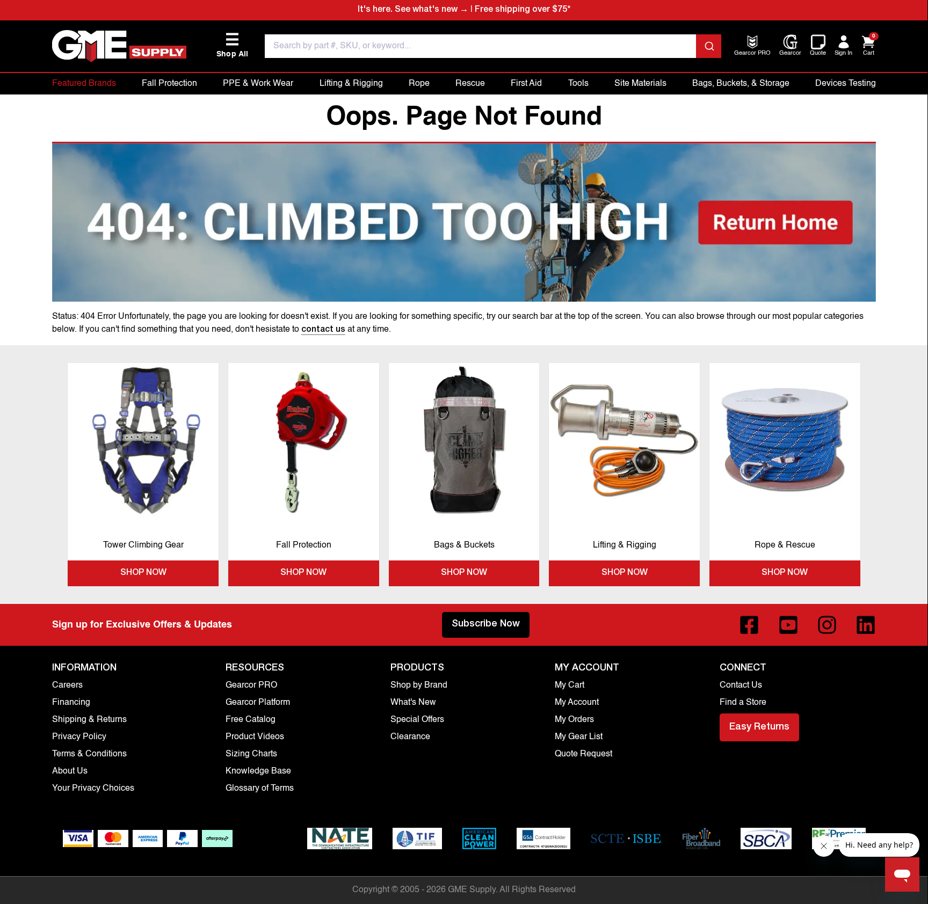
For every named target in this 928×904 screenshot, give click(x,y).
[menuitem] (752, 54)
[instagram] (827, 625)
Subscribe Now (486, 624)
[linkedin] (866, 625)
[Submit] (708, 46)
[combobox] (493, 46)
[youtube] (788, 625)
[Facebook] (749, 625)
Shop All (232, 45)
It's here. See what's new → (413, 10)
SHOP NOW (143, 573)
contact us (323, 330)
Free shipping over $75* (522, 10)
